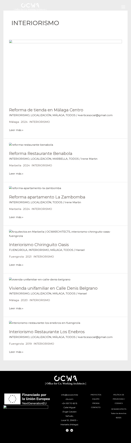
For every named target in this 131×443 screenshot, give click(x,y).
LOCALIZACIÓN (41, 115)
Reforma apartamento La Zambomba (47, 197)
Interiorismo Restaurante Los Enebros (47, 331)
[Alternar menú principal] (123, 7)
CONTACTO (95, 407)
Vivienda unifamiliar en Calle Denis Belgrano (53, 288)
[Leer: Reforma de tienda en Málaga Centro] (65, 71)
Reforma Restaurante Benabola (40, 153)
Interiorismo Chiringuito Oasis (39, 244)
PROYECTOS (96, 395)
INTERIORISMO (19, 115)
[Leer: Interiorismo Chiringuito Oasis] (65, 233)
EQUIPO (95, 399)
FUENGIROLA (18, 250)
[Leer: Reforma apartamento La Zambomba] (35, 188)
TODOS (71, 115)
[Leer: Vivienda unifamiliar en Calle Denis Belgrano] (39, 279)
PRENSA (95, 403)
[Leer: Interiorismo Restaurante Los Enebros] (44, 322)
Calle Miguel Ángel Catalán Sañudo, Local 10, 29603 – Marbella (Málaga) (69, 416)
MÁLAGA (58, 115)
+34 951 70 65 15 (69, 403)
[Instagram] (67, 430)
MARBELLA (60, 158)
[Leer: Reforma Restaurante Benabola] (31, 144)
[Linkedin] (71, 430)
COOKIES (119, 403)
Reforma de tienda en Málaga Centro (46, 109)
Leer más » (16, 130)
